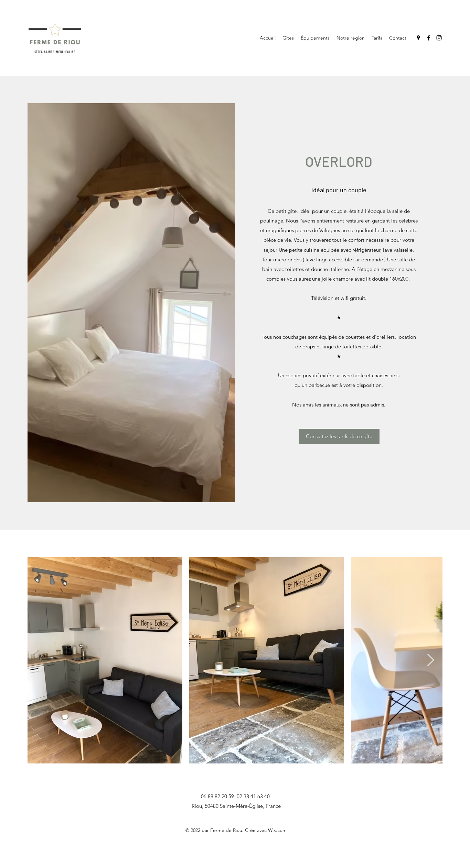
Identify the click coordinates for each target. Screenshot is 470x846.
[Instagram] (439, 37)
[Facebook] (428, 37)
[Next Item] (431, 660)
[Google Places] (418, 37)
